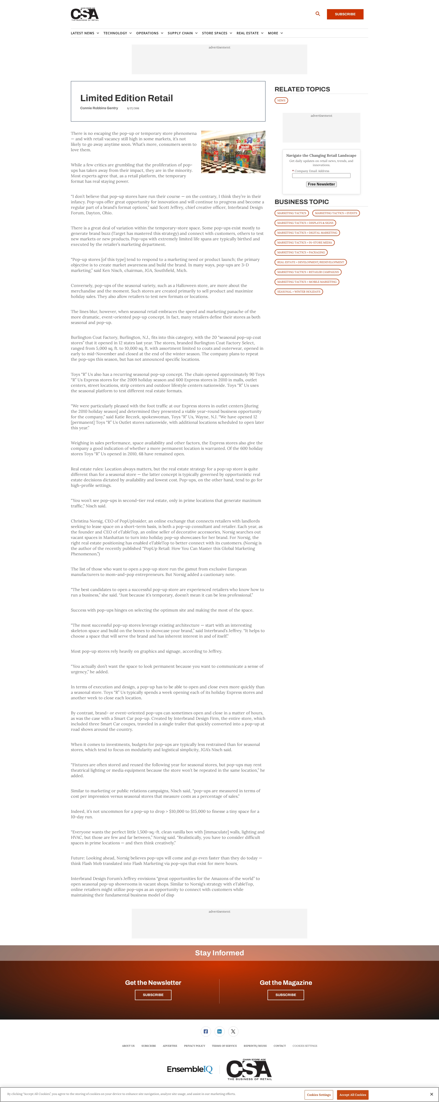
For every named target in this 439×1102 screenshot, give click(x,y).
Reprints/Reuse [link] (255, 1045)
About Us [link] (128, 1045)
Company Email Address (310, 171)
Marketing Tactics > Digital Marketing (307, 232)
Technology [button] (115, 33)
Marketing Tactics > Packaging (301, 252)
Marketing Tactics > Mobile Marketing (307, 281)
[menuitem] (87, 33)
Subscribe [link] (149, 1045)
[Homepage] (85, 14)
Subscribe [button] (153, 995)
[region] (219, 1094)
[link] (206, 1031)
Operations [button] (147, 33)
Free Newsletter (321, 184)
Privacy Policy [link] (194, 1045)
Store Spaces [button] (215, 33)
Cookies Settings (305, 1046)
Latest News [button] (82, 33)
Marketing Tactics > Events (336, 213)
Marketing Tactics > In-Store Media (304, 242)
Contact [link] (280, 1045)
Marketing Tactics (291, 213)
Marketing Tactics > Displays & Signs (305, 223)
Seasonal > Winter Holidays (298, 291)
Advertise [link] (170, 1045)
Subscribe (345, 14)
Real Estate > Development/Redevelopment (310, 262)
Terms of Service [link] (224, 1045)
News (281, 100)
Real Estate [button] (248, 33)
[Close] (432, 1094)
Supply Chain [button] (180, 33)
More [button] (273, 33)
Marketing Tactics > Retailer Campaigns (308, 272)
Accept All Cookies (353, 1095)
